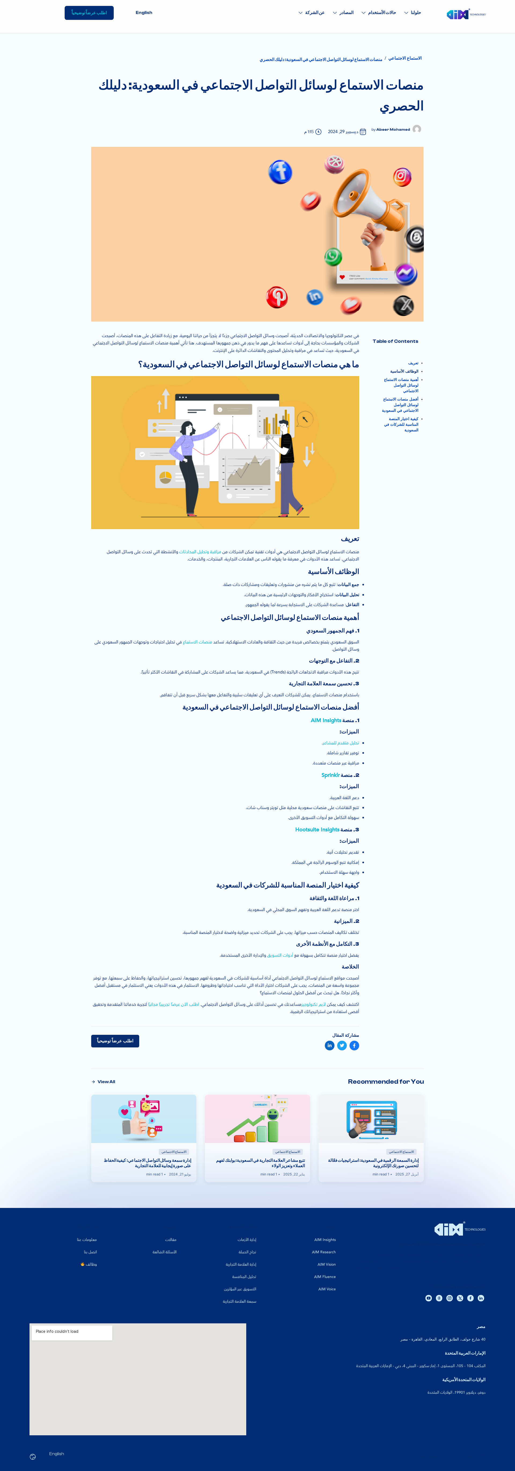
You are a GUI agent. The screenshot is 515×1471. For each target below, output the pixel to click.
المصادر (347, 12)
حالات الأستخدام (382, 12)
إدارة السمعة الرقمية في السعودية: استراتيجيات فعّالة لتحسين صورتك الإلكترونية (373, 1163)
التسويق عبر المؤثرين (240, 1289)
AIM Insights (326, 720)
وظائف (91, 1264)
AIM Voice (327, 1289)
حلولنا (416, 12)
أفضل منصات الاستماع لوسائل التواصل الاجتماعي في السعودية (400, 405)
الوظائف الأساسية (404, 371)
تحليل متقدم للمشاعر (341, 743)
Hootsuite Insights (317, 829)
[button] (412, 12)
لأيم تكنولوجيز (313, 1004)
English (144, 12)
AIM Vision (327, 1264)
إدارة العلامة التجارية (241, 1264)
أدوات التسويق (280, 955)
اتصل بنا (90, 1252)
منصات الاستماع (197, 642)
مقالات (170, 1240)
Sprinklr (331, 775)
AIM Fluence (325, 1277)
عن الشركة (315, 12)
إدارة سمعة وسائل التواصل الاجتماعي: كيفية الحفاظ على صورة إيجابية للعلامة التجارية (147, 1163)
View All (106, 1081)
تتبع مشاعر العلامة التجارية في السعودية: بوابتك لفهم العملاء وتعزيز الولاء (260, 1163)
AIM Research (324, 1252)
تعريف (413, 363)
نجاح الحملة (247, 1252)
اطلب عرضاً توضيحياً (115, 1041)
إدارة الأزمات (247, 1240)
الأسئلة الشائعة (164, 1252)
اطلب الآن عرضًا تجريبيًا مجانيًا (173, 1004)
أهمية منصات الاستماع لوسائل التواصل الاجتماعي (401, 385)
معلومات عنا (87, 1240)
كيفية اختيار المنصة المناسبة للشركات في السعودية (401, 424)
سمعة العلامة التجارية (239, 1301)
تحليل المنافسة (244, 1277)
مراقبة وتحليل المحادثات (200, 552)
